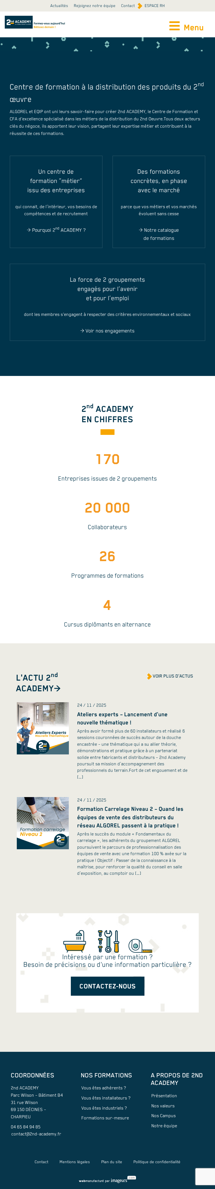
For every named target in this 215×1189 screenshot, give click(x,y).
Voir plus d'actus (173, 676)
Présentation (164, 1095)
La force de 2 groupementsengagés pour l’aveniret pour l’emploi (107, 289)
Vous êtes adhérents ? (103, 1088)
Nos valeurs (163, 1105)
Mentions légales (75, 1162)
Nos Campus (163, 1115)
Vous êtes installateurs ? (105, 1098)
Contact (128, 5)
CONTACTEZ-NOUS (108, 986)
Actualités (59, 5)
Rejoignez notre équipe (95, 5)
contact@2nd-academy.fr (36, 1134)
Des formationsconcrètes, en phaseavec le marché (159, 181)
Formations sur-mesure (105, 1118)
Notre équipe (164, 1125)
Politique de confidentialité (157, 1162)
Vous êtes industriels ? (104, 1108)
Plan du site (111, 1162)
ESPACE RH (155, 5)
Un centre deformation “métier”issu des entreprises (56, 181)
